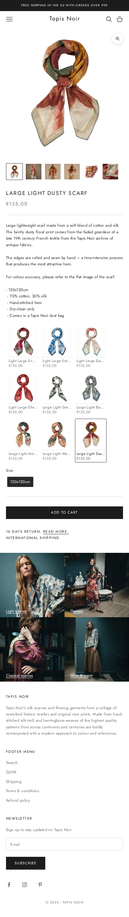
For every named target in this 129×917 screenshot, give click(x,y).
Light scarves (16, 611)
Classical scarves (19, 675)
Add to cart (64, 512)
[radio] (22, 348)
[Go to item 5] (91, 171)
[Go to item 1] (14, 171)
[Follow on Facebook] (9, 885)
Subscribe (26, 863)
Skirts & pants (81, 675)
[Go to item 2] (33, 171)
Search (12, 762)
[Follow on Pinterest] (40, 885)
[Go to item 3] (52, 171)
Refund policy (18, 800)
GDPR (11, 772)
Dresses (76, 611)
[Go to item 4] (72, 171)
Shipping (13, 781)
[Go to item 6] (110, 171)
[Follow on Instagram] (25, 885)
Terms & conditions (22, 791)
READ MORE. (56, 531)
